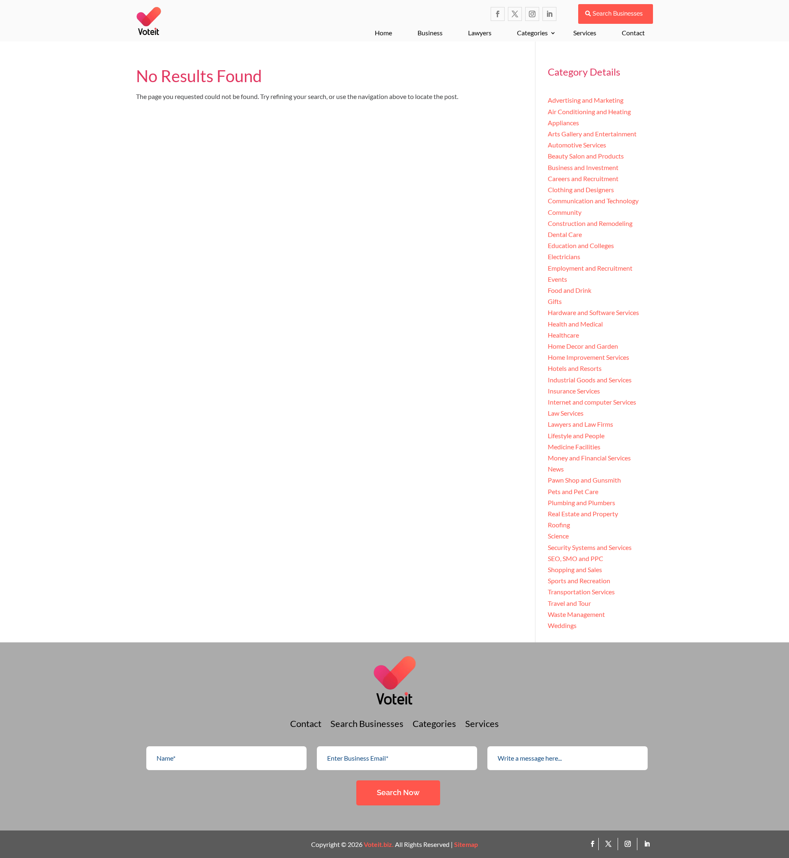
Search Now (398, 792)
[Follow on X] (515, 14)
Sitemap (466, 844)
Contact (633, 33)
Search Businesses (618, 13)
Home (383, 33)
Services (584, 33)
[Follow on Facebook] (498, 14)
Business (430, 33)
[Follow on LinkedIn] (549, 14)
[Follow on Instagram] (532, 14)
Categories (532, 33)
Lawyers (479, 33)
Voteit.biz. (379, 844)
